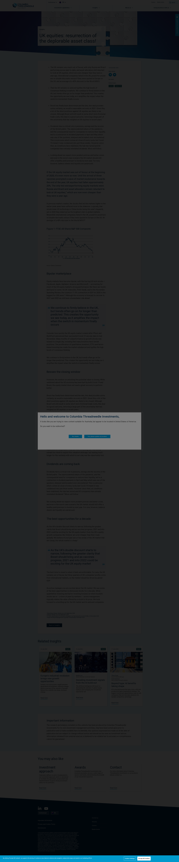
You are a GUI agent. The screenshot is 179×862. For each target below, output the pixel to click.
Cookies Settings (130, 858)
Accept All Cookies (144, 858)
